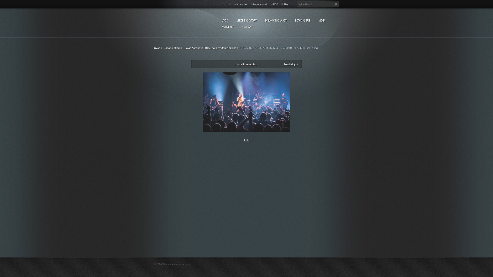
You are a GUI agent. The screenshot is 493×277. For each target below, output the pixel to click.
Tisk (286, 4)
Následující (291, 64)
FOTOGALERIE (302, 20)
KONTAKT (247, 26)
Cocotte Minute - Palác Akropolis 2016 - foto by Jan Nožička (199, 47)
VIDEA (322, 20)
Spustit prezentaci (246, 64)
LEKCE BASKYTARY (246, 20)
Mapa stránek (260, 4)
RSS (275, 4)
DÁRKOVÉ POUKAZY (276, 20)
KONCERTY (228, 26)
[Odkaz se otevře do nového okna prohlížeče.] (246, 101)
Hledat (335, 4)
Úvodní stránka (239, 4)
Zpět (246, 140)
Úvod (225, 20)
